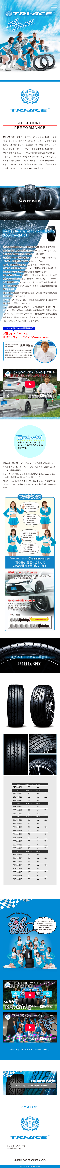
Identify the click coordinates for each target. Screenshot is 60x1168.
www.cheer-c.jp (43, 1049)
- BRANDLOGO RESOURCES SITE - (30, 1160)
